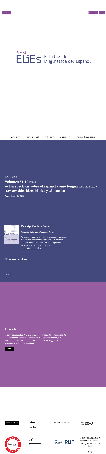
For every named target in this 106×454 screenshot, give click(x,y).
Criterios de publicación (85, 137)
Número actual (32, 137)
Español (32, 430)
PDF (7, 275)
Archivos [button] (48, 137)
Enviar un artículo (12, 423)
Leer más (9, 349)
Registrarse (93, 13)
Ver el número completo (31, 248)
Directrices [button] (64, 137)
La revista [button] (15, 137)
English (32, 427)
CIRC (90, 452)
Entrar (102, 13)
